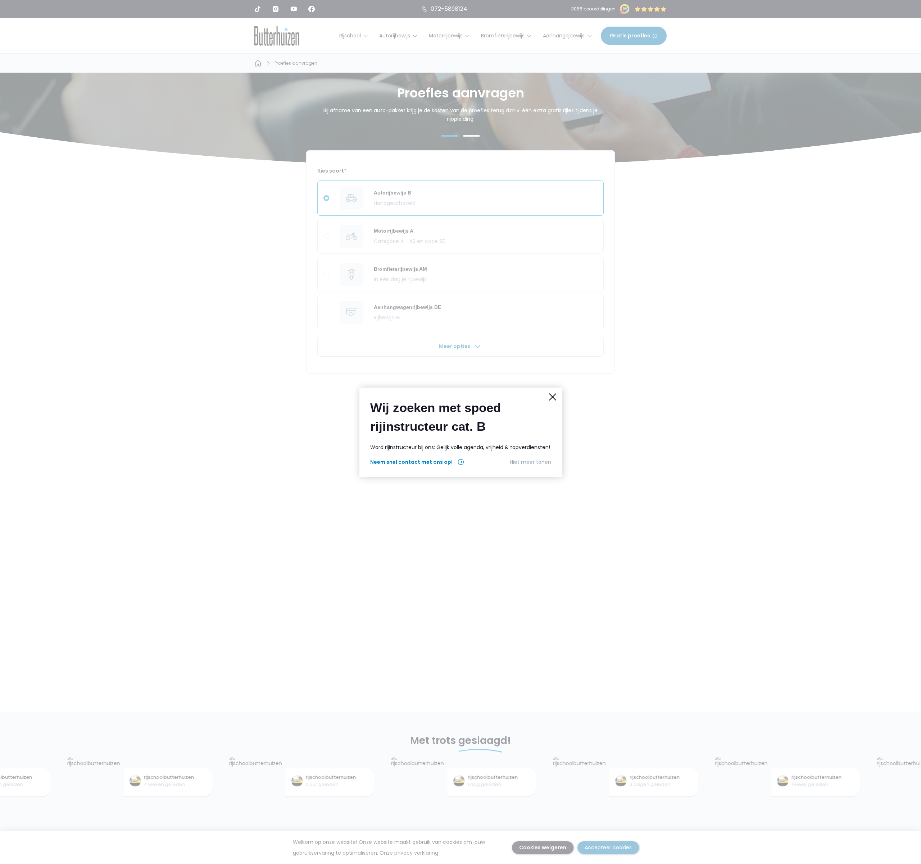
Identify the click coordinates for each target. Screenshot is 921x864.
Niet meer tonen (530, 462)
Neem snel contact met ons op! (411, 462)
